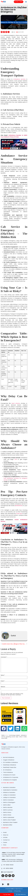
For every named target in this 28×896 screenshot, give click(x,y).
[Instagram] (9, 875)
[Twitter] (13, 875)
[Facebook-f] (2, 875)
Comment (4, 657)
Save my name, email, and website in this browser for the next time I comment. (12, 694)
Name (3, 675)
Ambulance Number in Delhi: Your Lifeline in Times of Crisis (14, 136)
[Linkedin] (6, 875)
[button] (26, 1)
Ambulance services (19, 79)
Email (3, 680)
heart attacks (16, 403)
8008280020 (18, 505)
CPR (16, 459)
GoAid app (19, 513)
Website (3, 686)
